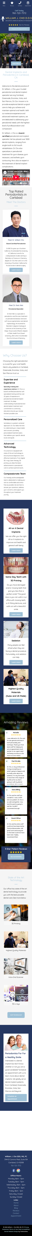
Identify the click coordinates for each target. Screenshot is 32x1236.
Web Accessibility (24, 1229)
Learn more (16, 270)
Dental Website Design (11, 1231)
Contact (16, 1213)
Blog (16, 1208)
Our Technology (16, 1015)
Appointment (16, 1216)
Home (16, 1203)
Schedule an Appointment (12, 1097)
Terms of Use (14, 1229)
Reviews (16, 1211)
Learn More (16, 63)
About (16, 1205)
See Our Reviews (16, 857)
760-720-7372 (19, 13)
